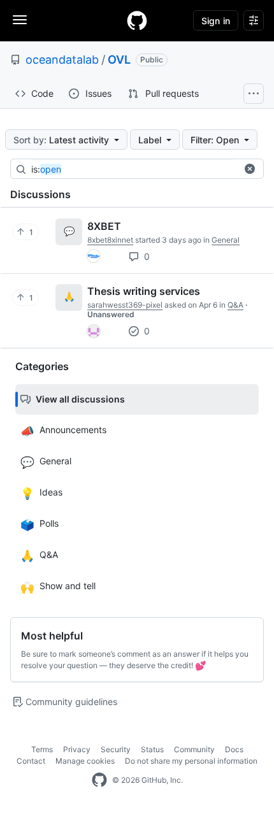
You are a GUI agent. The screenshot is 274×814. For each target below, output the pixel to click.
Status (152, 749)
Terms (42, 749)
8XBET (104, 226)
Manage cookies (85, 761)
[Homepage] (137, 20)
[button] (250, 169)
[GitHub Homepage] (99, 780)
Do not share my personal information (191, 761)
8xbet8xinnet (110, 240)
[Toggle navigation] (19, 19)
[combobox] (133, 169)
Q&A (235, 305)
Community (194, 749)
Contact (31, 761)
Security (116, 749)
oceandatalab (62, 59)
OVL (119, 59)
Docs (234, 749)
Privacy (76, 749)
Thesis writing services (143, 291)
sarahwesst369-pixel (124, 305)
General (226, 240)
